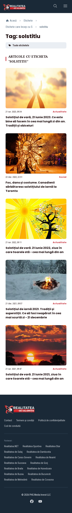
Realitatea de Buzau (14, 474)
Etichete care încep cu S (19, 26)
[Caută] (55, 6)
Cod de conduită (12, 426)
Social (62, 177)
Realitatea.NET (11, 446)
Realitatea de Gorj (39, 463)
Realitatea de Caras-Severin (17, 457)
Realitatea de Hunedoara (39, 468)
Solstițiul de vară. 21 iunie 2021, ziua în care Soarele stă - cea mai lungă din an (35, 376)
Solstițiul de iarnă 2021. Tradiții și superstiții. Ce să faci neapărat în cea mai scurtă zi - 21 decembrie (33, 313)
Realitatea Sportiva (32, 446)
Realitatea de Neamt (46, 457)
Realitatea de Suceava (15, 463)
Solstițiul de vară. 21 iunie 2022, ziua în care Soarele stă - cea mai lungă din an (35, 250)
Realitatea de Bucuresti (39, 474)
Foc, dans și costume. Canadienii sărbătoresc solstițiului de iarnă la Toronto (31, 187)
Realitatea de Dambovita (39, 451)
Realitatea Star (53, 446)
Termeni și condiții (25, 420)
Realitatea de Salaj (13, 451)
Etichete (28, 20)
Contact (8, 420)
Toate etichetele (21, 45)
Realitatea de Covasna (42, 479)
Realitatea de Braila (13, 468)
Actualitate (59, 111)
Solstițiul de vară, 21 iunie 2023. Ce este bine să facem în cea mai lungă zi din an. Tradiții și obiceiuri (36, 121)
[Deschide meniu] (65, 6)
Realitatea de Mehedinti (15, 479)
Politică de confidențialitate (51, 420)
